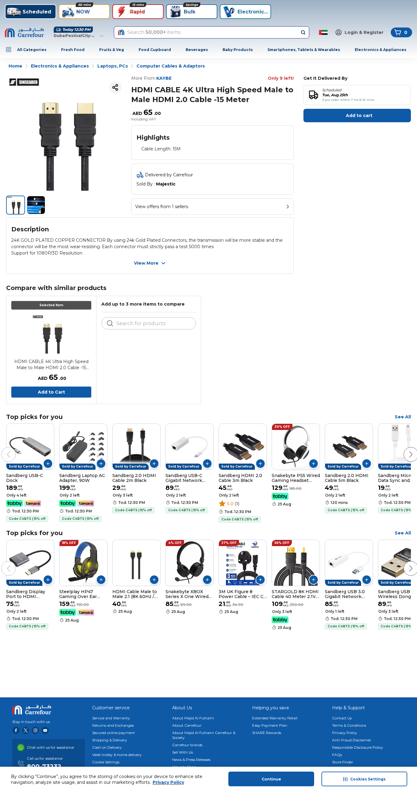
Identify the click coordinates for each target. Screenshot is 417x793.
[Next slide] (405, 448)
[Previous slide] (2, 448)
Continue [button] (271, 779)
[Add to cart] (48, 463)
